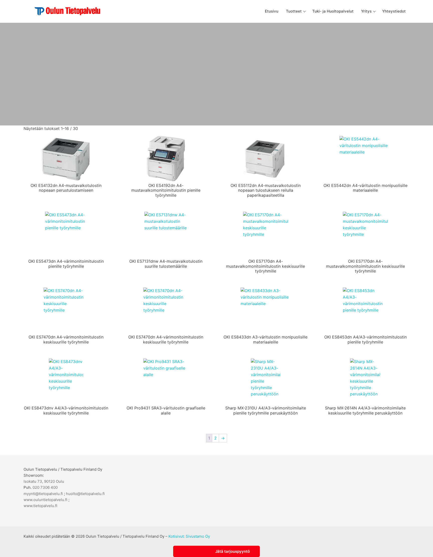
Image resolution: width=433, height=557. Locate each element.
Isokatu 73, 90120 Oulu (44, 481)
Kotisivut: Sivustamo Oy (189, 536)
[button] (216, 551)
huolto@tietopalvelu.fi (85, 493)
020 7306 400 (45, 487)
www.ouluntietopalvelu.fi (45, 499)
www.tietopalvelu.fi (40, 505)
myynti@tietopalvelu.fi (43, 493)
